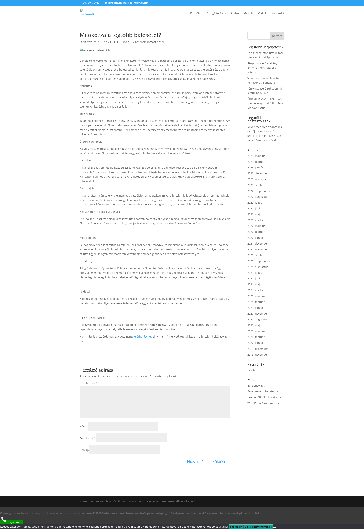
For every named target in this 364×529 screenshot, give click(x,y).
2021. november (257, 249)
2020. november (257, 313)
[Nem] (274, 527)
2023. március (256, 156)
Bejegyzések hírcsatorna (262, 391)
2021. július (254, 273)
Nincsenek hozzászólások (148, 42)
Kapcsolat (278, 13)
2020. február (256, 337)
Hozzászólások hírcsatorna (264, 397)
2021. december (257, 243)
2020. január (255, 343)
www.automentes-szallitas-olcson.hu (173, 501)
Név (83, 426)
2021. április (255, 290)
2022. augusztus (257, 196)
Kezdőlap (196, 13)
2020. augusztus (257, 319)
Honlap (84, 450)
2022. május (255, 214)
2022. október (256, 185)
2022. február (256, 232)
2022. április (255, 220)
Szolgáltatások (216, 13)
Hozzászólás (88, 383)
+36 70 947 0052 (91, 2)
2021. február (256, 302)
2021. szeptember (258, 261)
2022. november (257, 179)
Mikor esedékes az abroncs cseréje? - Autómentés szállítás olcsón (264, 131)
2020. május (255, 325)
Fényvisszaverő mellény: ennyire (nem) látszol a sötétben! (262, 67)
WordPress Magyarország (263, 403)
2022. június (255, 208)
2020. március (256, 331)
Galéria (248, 13)
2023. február (256, 162)
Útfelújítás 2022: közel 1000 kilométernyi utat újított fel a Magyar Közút (265, 103)
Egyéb (125, 42)
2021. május (255, 284)
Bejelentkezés (256, 385)
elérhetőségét (143, 336)
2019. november (257, 354)
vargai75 (94, 42)
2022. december (257, 173)
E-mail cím (87, 438)
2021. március (256, 296)
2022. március (256, 226)
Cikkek (262, 13)
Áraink (235, 13)
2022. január (255, 237)
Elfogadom (236, 526)
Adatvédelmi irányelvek (258, 526)
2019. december (257, 348)
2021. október (256, 255)
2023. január (255, 167)
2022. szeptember (258, 191)
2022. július (254, 202)
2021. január (255, 307)
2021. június (255, 278)
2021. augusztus (257, 267)
